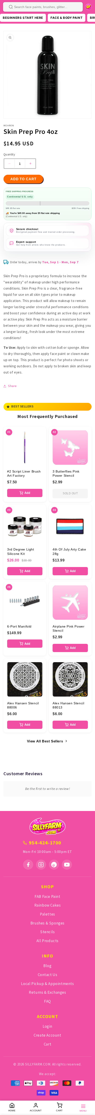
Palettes (47, 914)
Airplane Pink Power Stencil (68, 628)
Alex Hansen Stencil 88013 (68, 705)
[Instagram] (41, 865)
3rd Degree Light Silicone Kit (20, 551)
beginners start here (23, 17)
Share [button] (12, 386)
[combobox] (43, 7)
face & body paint (66, 17)
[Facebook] (28, 865)
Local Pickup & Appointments (47, 983)
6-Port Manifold (19, 626)
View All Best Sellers (45, 741)
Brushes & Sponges (47, 923)
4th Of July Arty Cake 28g (69, 551)
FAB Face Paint (47, 896)
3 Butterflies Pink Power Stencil (66, 473)
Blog (47, 965)
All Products (47, 940)
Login (47, 1026)
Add (27, 493)
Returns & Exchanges (47, 992)
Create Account (47, 1035)
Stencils (47, 931)
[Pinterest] (54, 865)
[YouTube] (67, 865)
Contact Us (47, 974)
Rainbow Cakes (47, 905)
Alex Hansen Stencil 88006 (23, 705)
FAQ (47, 1001)
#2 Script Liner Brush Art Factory (24, 473)
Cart (47, 1044)
